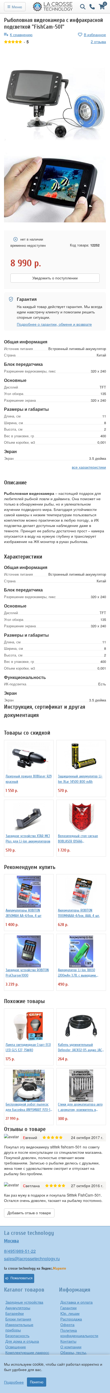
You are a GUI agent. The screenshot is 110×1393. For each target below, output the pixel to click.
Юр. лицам (70, 1313)
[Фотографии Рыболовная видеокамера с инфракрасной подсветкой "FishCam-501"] (55, 104)
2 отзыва (98, 41)
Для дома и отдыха (22, 1341)
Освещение (15, 1346)
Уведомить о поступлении (55, 278)
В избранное (95, 34)
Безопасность (17, 1335)
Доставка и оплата (76, 1302)
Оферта (67, 1324)
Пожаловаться (21, 1278)
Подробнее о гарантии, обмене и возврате (54, 324)
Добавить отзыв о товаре (29, 1213)
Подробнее (14, 1382)
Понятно (36, 1382)
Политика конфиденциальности (79, 1332)
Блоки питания (18, 1319)
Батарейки (14, 1313)
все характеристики (89, 467)
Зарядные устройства (24, 1302)
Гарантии (68, 1307)
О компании (70, 1346)
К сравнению (21, 34)
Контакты (68, 1341)
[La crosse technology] (53, 6)
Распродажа (71, 1319)
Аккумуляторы (17, 1307)
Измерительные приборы (19, 1327)
